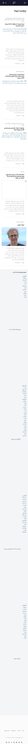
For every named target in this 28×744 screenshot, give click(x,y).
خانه (23, 730)
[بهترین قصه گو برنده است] (24, 329)
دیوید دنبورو (20, 225)
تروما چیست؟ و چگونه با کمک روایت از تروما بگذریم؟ (14, 25)
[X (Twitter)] (21, 742)
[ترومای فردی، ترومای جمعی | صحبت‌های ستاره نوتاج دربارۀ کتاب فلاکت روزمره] (14, 89)
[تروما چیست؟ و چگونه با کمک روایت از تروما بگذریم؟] (14, 37)
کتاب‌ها (19, 730)
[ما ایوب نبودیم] (24, 659)
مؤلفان (18, 222)
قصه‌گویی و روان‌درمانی (20, 19)
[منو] (25, 3)
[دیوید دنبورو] (14, 236)
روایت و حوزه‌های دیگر (20, 18)
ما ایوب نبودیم (17, 659)
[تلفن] (6, 742)
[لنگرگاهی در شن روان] (24, 439)
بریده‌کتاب (22, 171)
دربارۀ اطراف (13, 730)
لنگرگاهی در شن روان (15, 439)
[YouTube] (16, 742)
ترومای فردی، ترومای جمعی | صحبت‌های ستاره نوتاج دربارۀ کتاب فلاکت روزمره (14, 76)
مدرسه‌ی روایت (13, 19)
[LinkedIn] (14, 742)
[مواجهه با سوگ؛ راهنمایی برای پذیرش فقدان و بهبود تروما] (14, 141)
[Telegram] (11, 742)
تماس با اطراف (6, 730)
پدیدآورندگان (21, 222)
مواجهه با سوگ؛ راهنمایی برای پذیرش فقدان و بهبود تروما (14, 129)
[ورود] (5, 2)
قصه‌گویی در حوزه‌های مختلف (11, 18)
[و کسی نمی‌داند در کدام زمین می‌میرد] (24, 549)
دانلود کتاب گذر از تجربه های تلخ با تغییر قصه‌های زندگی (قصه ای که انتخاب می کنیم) (15, 176)
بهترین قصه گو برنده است (14, 329)
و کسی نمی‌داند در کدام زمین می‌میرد (12, 549)
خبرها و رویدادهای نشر (20, 71)
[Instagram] (19, 742)
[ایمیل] (9, 742)
